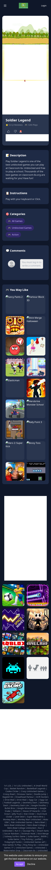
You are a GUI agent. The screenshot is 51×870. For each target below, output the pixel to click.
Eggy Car (33, 799)
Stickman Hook (28, 833)
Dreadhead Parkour (24, 797)
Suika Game (33, 836)
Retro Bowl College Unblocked (21, 828)
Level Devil (20, 816)
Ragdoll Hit (8, 797)
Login (43, 5)
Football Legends (12, 802)
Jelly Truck (17, 813)
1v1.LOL (8, 785)
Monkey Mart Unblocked (30, 819)
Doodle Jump (40, 794)
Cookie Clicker (12, 791)
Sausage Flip (29, 830)
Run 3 (18, 830)
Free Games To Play (12, 844)
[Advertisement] (25, 62)
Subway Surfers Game (15, 836)
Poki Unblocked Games (22, 822)
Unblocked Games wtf (34, 842)
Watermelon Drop (12, 850)
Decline (31, 864)
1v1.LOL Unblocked (23, 785)
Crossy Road (9, 794)
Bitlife (44, 836)
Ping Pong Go (30, 844)
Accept (19, 864)
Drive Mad (10, 799)
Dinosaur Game (24, 794)
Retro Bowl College (36, 825)
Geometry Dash (30, 802)
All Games (15, 221)
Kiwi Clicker (29, 813)
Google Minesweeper (27, 808)
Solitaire (17, 811)
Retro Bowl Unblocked (15, 825)
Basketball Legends (36, 788)
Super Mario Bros (35, 816)
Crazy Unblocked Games (32, 791)
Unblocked (40, 847)
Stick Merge (43, 833)
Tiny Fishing (27, 839)
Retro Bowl (40, 822)
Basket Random (17, 788)
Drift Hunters (42, 797)
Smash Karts (43, 830)
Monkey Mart (9, 819)
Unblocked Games (20, 227)
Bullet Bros (10, 808)
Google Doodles (39, 805)
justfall (38, 839)
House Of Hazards (32, 811)
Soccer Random (12, 833)
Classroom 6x (29, 850)
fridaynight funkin (13, 842)
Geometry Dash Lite (19, 805)
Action (13, 234)
